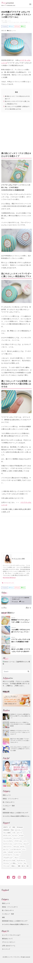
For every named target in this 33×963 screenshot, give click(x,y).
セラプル (22, 846)
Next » (28, 607)
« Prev (3, 607)
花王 (28, 866)
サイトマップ (6, 949)
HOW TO (5, 827)
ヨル (25, 863)
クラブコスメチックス (8, 583)
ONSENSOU (6, 830)
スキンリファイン (7, 846)
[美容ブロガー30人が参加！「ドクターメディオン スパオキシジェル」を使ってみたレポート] (6, 741)
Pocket (17, 26)
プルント (16, 857)
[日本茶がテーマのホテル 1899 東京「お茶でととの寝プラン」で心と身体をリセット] (6, 717)
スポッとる (16, 846)
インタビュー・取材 (9, 805)
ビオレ (5, 852)
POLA (12, 830)
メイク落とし (13, 863)
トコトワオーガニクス (15, 849)
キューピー (15, 835)
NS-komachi (20, 827)
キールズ (21, 835)
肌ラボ (23, 866)
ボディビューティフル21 (9, 860)
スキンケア (26, 844)
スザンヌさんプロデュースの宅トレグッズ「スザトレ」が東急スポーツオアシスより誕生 (20, 748)
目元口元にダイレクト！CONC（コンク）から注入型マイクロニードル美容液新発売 (20, 724)
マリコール (6, 863)
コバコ (25, 841)
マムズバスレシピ (21, 860)
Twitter (11, 26)
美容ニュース (12, 30)
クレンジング (16, 838)
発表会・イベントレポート (11, 798)
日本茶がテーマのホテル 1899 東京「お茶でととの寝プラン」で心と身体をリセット (20, 716)
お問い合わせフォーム (8, 945)
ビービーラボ (17, 852)
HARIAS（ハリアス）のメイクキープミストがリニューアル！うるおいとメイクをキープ (20, 732)
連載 (4, 809)
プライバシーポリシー (8, 942)
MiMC (13, 827)
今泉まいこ (14, 866)
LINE (23, 26)
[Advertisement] (16, 132)
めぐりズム (18, 830)
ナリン (24, 849)
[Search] (28, 671)
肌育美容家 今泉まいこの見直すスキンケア (15, 812)
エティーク (19, 832)
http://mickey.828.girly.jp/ (9, 577)
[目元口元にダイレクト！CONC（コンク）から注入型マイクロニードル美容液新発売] (6, 725)
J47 (10, 827)
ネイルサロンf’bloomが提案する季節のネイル (16, 816)
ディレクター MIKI (19, 558)
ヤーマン (20, 863)
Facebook (5, 26)
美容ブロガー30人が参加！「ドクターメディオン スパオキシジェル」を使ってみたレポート (19, 740)
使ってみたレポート (9, 802)
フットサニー (16, 855)
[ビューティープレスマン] (7, 3)
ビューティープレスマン (13, 957)
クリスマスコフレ (7, 838)
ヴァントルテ (6, 866)
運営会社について (7, 938)
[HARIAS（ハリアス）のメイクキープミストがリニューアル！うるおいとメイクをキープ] (6, 733)
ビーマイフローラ (7, 855)
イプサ (13, 832)
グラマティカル (18, 841)
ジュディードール (17, 844)
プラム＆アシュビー (8, 857)
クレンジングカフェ (8, 841)
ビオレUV (10, 852)
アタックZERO (6, 832)
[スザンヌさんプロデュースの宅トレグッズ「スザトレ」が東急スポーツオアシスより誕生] (6, 749)
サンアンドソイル (7, 844)
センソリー (6, 849)
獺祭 (19, 866)
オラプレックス (7, 835)
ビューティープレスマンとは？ (11, 935)
